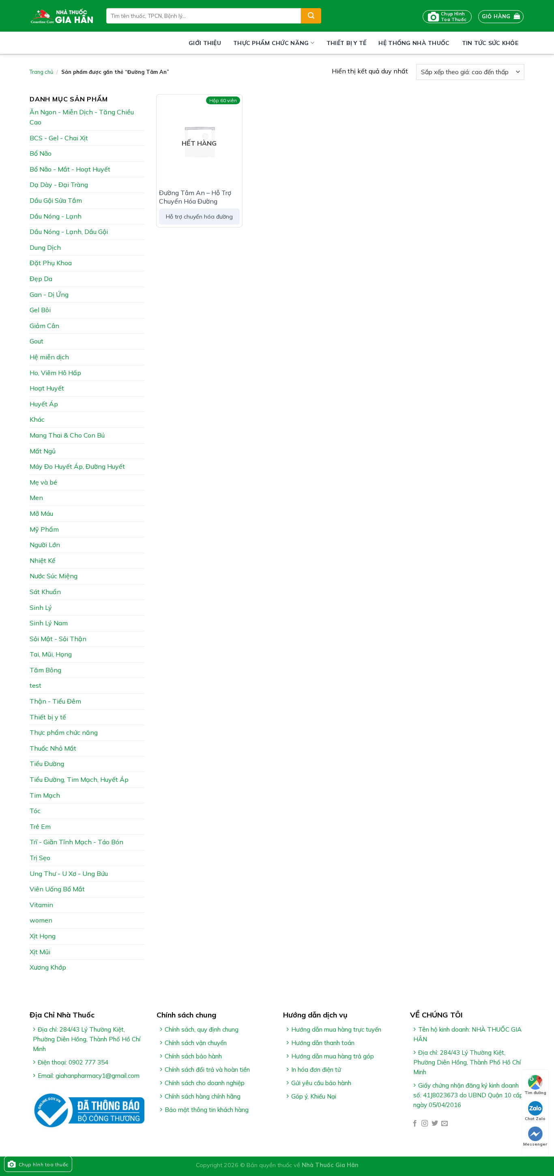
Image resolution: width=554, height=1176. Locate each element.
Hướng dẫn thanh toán (322, 1043)
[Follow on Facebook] (415, 1123)
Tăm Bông (45, 670)
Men (36, 498)
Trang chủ (41, 72)
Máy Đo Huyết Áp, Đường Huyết (77, 466)
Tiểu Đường (47, 764)
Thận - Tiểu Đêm (55, 701)
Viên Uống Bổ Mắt (57, 889)
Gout (36, 341)
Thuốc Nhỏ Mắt (53, 748)
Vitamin (41, 905)
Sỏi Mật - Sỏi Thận (58, 639)
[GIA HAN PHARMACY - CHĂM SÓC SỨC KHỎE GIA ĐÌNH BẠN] (62, 16)
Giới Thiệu (205, 43)
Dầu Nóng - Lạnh (56, 216)
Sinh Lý (41, 607)
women (41, 920)
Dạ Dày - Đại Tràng (59, 184)
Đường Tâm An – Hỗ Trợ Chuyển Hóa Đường (195, 197)
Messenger (535, 1144)
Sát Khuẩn (45, 592)
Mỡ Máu (41, 513)
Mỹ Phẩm (44, 529)
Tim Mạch (45, 795)
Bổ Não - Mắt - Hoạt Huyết (70, 169)
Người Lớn (45, 545)
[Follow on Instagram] (424, 1123)
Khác (37, 419)
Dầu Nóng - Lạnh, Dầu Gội (69, 231)
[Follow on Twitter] (435, 1123)
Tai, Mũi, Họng (51, 654)
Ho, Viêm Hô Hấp (55, 373)
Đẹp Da (41, 279)
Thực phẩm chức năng (271, 43)
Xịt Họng (43, 936)
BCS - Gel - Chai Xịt (59, 138)
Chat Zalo (535, 1118)
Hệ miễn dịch (49, 357)
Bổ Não (41, 153)
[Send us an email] (444, 1123)
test (35, 685)
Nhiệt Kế (43, 560)
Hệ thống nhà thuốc (413, 43)
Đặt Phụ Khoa (51, 263)
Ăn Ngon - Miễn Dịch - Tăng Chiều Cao (82, 117)
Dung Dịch (45, 247)
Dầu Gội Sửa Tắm (56, 200)
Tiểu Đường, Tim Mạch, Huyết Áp (79, 779)
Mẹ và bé (43, 482)
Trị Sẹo (40, 858)
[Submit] (311, 16)
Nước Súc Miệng (53, 576)
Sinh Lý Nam (49, 623)
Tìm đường (535, 1092)
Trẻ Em (40, 826)
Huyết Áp (44, 404)
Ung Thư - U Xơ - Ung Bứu (69, 873)
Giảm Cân (44, 326)
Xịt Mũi (40, 952)
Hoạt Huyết (47, 388)
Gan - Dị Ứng (49, 294)
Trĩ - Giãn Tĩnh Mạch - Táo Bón (76, 842)
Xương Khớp (48, 967)
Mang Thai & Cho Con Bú (67, 435)
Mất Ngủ (43, 451)
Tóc (35, 811)
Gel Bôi (40, 310)
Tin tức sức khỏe (490, 43)
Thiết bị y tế (346, 43)
